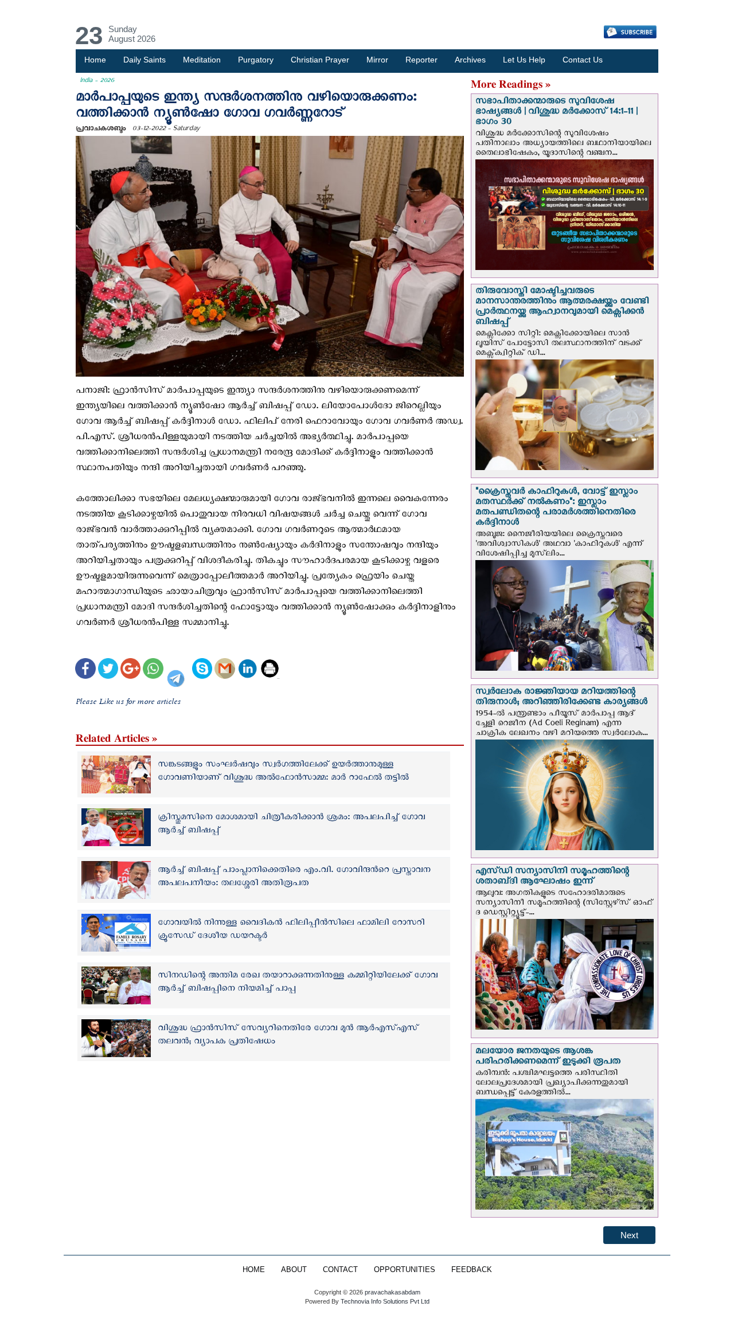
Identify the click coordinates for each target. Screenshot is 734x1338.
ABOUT (294, 1270)
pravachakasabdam (392, 1292)
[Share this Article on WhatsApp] (153, 669)
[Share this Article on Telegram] (178, 669)
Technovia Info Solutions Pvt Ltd (384, 1301)
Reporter (421, 59)
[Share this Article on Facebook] (85, 669)
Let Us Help (524, 59)
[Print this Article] (270, 669)
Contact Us (583, 59)
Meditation (202, 59)
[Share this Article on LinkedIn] (247, 669)
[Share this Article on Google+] (130, 669)
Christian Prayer (320, 59)
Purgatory (256, 59)
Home (95, 59)
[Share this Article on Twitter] (108, 669)
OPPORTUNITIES (404, 1270)
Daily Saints (144, 59)
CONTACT (340, 1270)
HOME (254, 1270)
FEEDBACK (471, 1270)
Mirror (377, 59)
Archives (470, 59)
